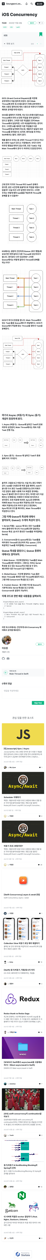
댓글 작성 (38, 703)
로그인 (39, 4)
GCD (4, 27)
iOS (11, 27)
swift (18, 27)
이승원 (4, 23)
